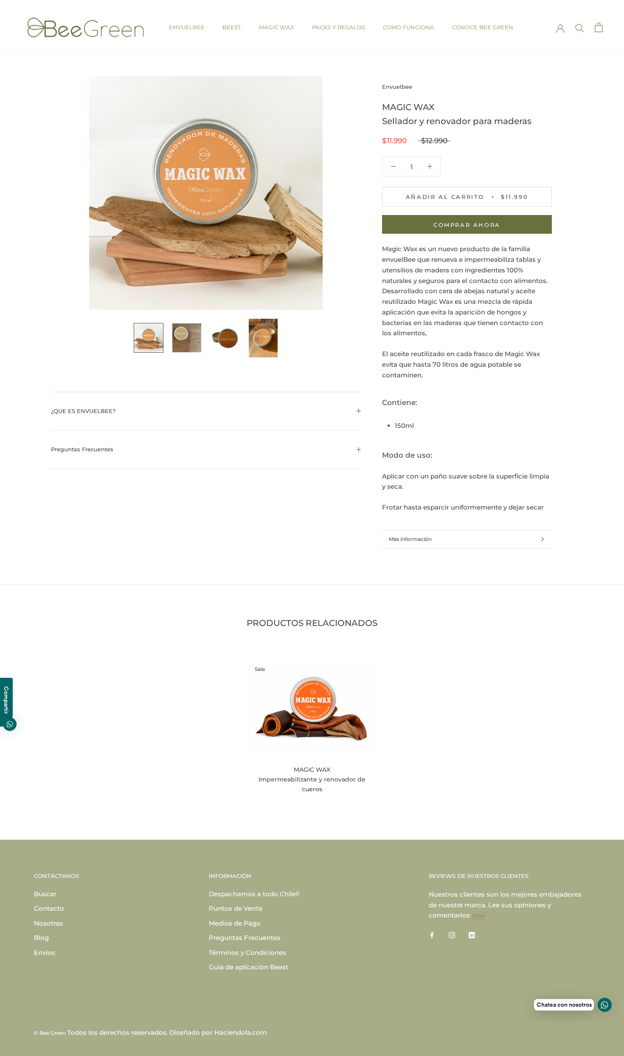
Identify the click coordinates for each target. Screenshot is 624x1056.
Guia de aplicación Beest (248, 967)
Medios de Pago (235, 923)
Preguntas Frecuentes (82, 449)
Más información (410, 539)
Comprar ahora (466, 224)
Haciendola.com (240, 1032)
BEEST (231, 27)
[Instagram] (452, 934)
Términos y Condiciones (247, 952)
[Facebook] (432, 934)
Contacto (49, 908)
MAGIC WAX (276, 27)
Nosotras (48, 923)
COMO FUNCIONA (408, 27)
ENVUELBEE (187, 27)
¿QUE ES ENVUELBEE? (83, 411)
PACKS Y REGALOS (338, 27)
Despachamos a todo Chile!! (254, 894)
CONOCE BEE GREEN (482, 27)
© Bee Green (50, 1033)
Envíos (44, 952)
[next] (597, 723)
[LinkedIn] (472, 934)
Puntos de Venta (235, 908)
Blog (41, 938)
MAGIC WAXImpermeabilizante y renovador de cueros (312, 779)
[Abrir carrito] (599, 27)
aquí (479, 915)
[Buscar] (579, 27)
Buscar (45, 894)
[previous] (26, 723)
